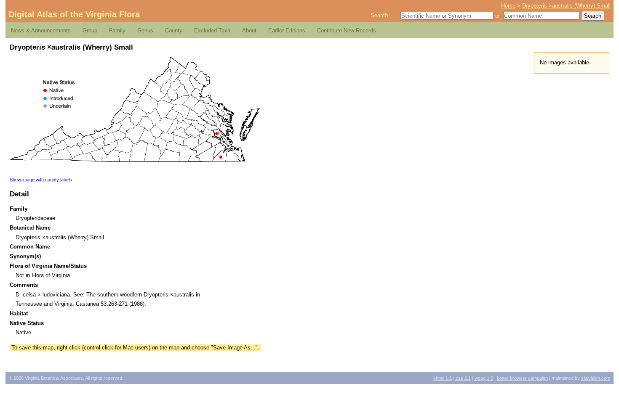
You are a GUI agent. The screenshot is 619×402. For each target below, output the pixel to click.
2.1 (463, 378)
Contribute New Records (346, 30)
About (249, 30)
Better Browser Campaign (522, 378)
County (173, 30)
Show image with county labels (41, 179)
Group (90, 30)
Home (508, 6)
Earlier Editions (286, 30)
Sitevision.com (595, 378)
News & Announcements (41, 30)
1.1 (442, 378)
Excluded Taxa (212, 30)
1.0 (484, 378)
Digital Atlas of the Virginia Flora (74, 14)
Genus (145, 30)
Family (117, 30)
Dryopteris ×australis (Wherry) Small (566, 6)
